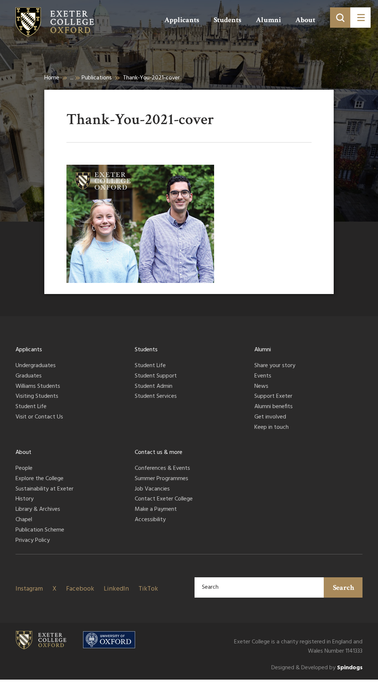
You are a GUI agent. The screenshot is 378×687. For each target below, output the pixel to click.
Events (262, 376)
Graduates (29, 376)
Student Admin (153, 386)
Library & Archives (38, 509)
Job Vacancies (152, 489)
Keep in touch (271, 427)
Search (343, 587)
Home (51, 78)
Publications (97, 78)
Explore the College (39, 479)
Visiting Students (37, 396)
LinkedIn (116, 589)
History (25, 499)
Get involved (270, 417)
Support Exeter (273, 396)
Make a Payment (156, 509)
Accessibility (150, 520)
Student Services (156, 396)
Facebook (80, 589)
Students (227, 20)
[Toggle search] (340, 17)
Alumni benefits (273, 407)
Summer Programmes (161, 479)
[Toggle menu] (360, 17)
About (305, 20)
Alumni (268, 20)
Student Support (156, 376)
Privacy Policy (33, 540)
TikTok (148, 589)
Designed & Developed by (316, 668)
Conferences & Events (162, 468)
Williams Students (38, 386)
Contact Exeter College (164, 499)
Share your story (274, 366)
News (261, 386)
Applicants (181, 20)
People (24, 468)
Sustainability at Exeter (44, 489)
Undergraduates (36, 366)
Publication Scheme (40, 530)
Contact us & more (158, 452)
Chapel (24, 520)
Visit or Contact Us (39, 417)
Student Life (31, 407)
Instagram (29, 589)
